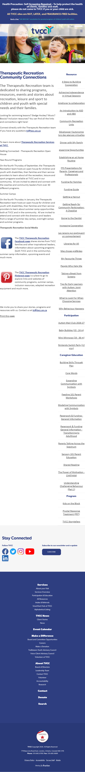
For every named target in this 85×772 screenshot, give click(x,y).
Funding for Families (71, 181)
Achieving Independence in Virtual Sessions (71, 94)
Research (42, 685)
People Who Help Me (71, 266)
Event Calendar (42, 629)
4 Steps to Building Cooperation (71, 83)
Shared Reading (71, 464)
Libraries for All (71, 243)
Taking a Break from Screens (71, 275)
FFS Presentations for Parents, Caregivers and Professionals (71, 171)
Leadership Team (42, 671)
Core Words (71, 373)
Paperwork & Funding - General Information (71, 417)
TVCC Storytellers (71, 521)
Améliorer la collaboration (71, 103)
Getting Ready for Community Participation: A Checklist (71, 207)
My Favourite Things (71, 258)
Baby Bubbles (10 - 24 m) (71, 330)
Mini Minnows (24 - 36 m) (71, 337)
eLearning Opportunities (71, 149)
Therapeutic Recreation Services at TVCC (27, 143)
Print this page (7, 316)
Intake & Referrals (42, 603)
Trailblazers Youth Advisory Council (42, 650)
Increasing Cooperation (71, 225)
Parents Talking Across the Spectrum (71, 445)
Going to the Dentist (71, 218)
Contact (42, 691)
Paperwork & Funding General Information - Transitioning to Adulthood (71, 431)
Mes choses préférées (71, 251)
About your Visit (42, 589)
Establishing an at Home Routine (71, 159)
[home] (42, 33)
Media (58, 760)
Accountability (42, 681)
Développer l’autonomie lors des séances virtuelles (71, 133)
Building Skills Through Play (71, 364)
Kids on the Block (71, 503)
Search (42, 704)
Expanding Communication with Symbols (71, 383)
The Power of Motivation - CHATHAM (71, 473)
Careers (42, 643)
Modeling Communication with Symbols (71, 406)
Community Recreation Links (71, 122)
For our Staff (50, 760)
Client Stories (42, 620)
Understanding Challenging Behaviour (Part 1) (71, 486)
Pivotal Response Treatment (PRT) (71, 512)
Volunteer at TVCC (42, 657)
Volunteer (42, 678)
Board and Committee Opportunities (42, 640)
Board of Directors (42, 667)
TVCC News (42, 616)
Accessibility (40, 760)
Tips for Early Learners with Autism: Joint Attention (71, 287)
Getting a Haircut (71, 196)
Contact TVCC (42, 674)
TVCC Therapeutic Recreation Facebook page (32, 239)
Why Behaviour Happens (71, 308)
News (42, 623)
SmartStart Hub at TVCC (42, 606)
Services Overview (42, 592)
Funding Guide (71, 189)
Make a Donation (42, 647)
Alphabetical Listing (42, 610)
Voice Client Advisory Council (42, 654)
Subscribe (51, 552)
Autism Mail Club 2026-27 (71, 322)
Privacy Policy (29, 760)
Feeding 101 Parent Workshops (71, 396)
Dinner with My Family (71, 142)
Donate (42, 697)
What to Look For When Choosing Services (71, 299)
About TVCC (42, 663)
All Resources (42, 599)
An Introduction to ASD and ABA (71, 112)
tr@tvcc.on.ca (33, 130)
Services (42, 585)
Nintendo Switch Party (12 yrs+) (71, 346)
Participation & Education (42, 596)
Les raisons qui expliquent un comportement (71, 234)
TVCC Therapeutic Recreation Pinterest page (32, 274)
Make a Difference (42, 636)
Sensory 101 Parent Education (71, 455)
